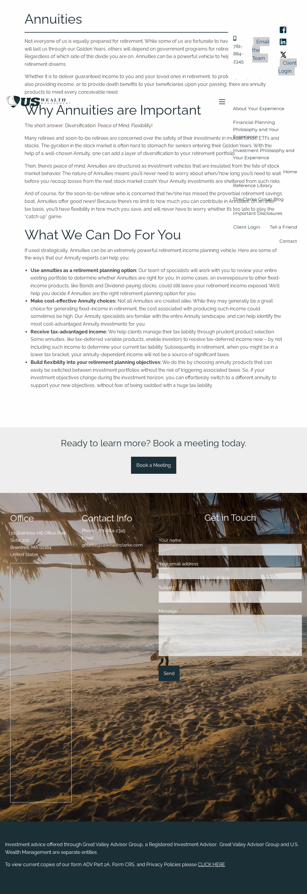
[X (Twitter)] (283, 53)
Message (190, 611)
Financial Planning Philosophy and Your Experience (256, 129)
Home (290, 171)
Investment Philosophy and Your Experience (263, 154)
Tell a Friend (283, 227)
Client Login (287, 67)
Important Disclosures (257, 213)
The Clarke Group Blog (258, 199)
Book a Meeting (153, 465)
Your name (192, 540)
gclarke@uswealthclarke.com (112, 545)
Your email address (200, 564)
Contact (288, 241)
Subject (188, 587)
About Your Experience (258, 108)
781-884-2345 (111, 530)
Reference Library (252, 185)
